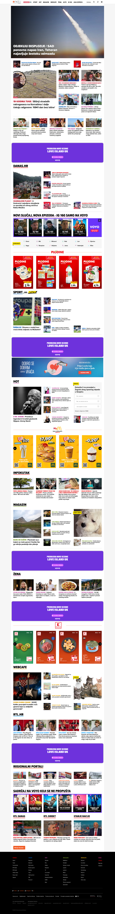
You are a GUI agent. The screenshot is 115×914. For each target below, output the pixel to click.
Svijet (14, 863)
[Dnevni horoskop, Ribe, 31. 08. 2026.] (92, 246)
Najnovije (100, 863)
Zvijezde (46, 860)
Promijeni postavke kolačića (67, 896)
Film (46, 863)
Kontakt (57, 896)
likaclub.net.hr (31, 905)
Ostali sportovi (31, 875)
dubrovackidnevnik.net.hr (77, 903)
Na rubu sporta (31, 867)
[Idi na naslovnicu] (17, 3)
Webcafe (54, 2)
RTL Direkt (15, 870)
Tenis (29, 872)
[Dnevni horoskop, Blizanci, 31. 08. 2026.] (53, 241)
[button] (15, 220)
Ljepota (64, 867)
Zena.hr (19, 903)
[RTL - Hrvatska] (93, 896)
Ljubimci (65, 870)
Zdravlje (64, 879)
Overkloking (83, 870)
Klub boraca (30, 865)
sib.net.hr (40, 903)
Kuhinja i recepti (66, 865)
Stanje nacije (15, 872)
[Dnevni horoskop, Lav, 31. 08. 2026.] (79, 241)
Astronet (82, 860)
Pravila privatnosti (49, 896)
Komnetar (83, 867)
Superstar (47, 875)
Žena (59, 2)
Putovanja (65, 875)
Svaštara (82, 875)
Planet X (82, 872)
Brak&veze (65, 860)
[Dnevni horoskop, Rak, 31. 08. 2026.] (66, 241)
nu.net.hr (95, 903)
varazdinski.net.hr (57, 903)
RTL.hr (14, 903)
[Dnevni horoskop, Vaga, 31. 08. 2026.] (28, 246)
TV (45, 870)
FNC (29, 877)
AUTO (64, 2)
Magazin (46, 2)
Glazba (46, 865)
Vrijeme (14, 877)
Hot (40, 2)
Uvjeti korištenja (31, 896)
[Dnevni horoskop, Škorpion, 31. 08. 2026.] (40, 246)
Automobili (65, 884)
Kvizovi (82, 877)
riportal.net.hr (66, 903)
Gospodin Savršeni (49, 877)
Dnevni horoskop (84, 865)
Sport (35, 2)
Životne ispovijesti (67, 882)
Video (100, 861)
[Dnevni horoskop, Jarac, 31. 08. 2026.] (66, 246)
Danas (15, 858)
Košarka (30, 870)
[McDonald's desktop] (57, 433)
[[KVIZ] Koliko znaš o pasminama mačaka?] (88, 688)
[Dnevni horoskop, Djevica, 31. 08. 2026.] (92, 241)
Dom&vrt (65, 863)
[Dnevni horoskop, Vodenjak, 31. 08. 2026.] (79, 246)
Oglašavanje (23, 896)
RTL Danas (15, 867)
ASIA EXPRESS (78, 2)
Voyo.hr (24, 903)
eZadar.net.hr (88, 903)
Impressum (15, 896)
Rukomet (30, 863)
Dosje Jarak (15, 875)
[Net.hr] (99, 896)
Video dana (83, 879)
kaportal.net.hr (47, 903)
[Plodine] (57, 253)
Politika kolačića (40, 896)
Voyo (46, 882)
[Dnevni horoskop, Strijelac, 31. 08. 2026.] (53, 246)
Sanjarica (100, 865)
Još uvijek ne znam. (82, 406)
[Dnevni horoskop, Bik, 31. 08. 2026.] (40, 241)
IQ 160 (70, 2)
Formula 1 (30, 879)
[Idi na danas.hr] (27, 2)
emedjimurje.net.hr (32, 903)
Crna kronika (15, 865)
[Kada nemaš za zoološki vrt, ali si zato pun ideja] (88, 523)
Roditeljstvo (65, 877)
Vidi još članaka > (19, 848)
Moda (64, 872)
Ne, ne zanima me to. (82, 401)
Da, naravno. (80, 396)
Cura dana (83, 863)
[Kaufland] (57, 625)
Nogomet (30, 860)
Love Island (47, 872)
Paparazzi (47, 867)
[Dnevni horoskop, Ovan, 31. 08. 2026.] (28, 241)
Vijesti (14, 860)
